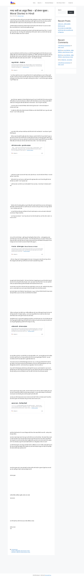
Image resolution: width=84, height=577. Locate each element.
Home (34, 2)
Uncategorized (14, 549)
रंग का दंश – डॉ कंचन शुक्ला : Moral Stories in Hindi (20, 550)
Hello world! (61, 47)
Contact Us (70, 2)
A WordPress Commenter (64, 45)
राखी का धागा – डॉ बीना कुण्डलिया (64, 24)
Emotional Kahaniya (49, 2)
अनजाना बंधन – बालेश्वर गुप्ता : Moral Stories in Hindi (20, 552)
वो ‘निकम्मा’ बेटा (61, 32)
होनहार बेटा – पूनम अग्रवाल (67, 59)
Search (59, 10)
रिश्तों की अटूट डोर (61, 26)
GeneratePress (48, 575)
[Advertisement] (31, 44)
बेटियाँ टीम (60, 50)
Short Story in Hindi (61, 2)
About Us (39, 2)
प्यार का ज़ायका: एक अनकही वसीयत (64, 28)
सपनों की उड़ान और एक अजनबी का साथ (65, 30)
